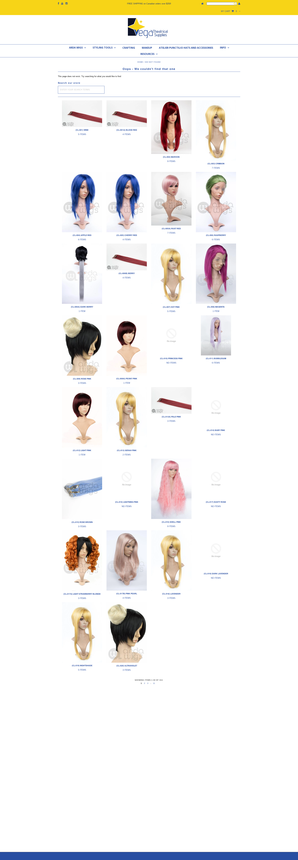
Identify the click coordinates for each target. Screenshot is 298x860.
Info (223, 47)
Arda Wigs (76, 47)
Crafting (128, 47)
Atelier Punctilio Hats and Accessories (186, 47)
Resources (147, 54)
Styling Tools (103, 47)
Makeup (147, 47)
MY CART (229, 11)
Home (140, 62)
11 (154, 683)
